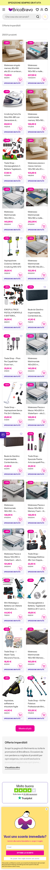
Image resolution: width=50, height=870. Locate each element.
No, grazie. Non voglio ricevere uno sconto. (25, 858)
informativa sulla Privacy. (12, 866)
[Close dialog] (46, 809)
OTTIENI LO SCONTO (25, 853)
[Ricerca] (37, 16)
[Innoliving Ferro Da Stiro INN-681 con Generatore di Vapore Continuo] (13, 100)
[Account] (41, 9)
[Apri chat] (45, 16)
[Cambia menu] (3, 9)
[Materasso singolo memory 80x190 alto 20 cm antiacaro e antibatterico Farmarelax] (13, 51)
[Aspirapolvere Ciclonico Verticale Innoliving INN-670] (13, 246)
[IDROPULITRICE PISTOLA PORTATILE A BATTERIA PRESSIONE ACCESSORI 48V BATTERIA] (13, 295)
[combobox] (21, 17)
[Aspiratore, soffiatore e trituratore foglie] (13, 686)
